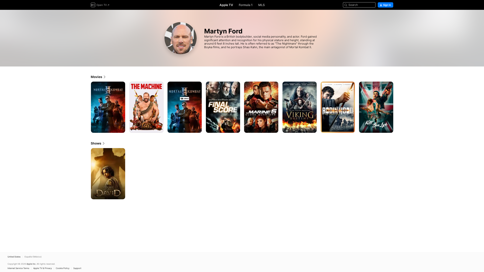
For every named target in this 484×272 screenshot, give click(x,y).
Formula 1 (246, 5)
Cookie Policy (62, 268)
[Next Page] (397, 107)
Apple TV (226, 5)
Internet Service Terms (18, 268)
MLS (261, 5)
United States (14, 257)
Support (77, 268)
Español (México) (33, 257)
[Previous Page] (87, 107)
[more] (120, 128)
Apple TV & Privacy (42, 268)
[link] (98, 77)
